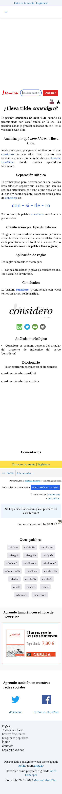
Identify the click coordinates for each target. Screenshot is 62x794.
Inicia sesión (24, 473)
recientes (54, 494)
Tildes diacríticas (12, 730)
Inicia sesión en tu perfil (45, 487)
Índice (6, 741)
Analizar (50, 92)
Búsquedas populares (15, 737)
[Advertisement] (31, 52)
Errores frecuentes (13, 734)
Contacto (7, 745)
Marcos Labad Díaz (45, 780)
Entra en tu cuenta (24, 2)
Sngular (39, 765)
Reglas (6, 726)
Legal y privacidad (13, 749)
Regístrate (43, 464)
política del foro (32, 480)
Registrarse (42, 2)
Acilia (22, 765)
